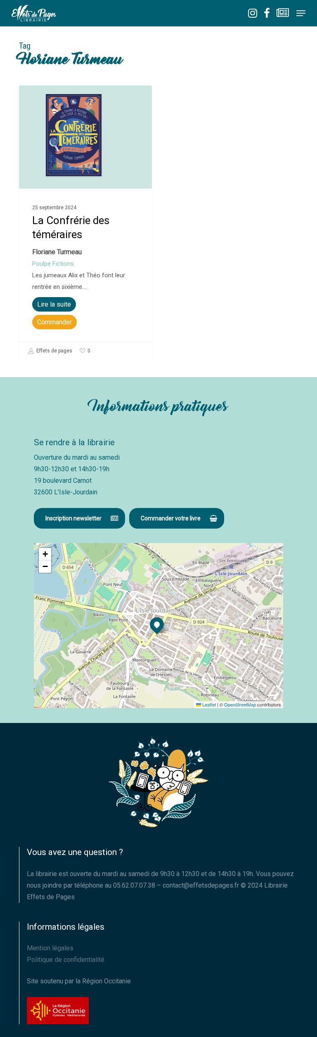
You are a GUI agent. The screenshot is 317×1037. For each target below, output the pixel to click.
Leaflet (208, 704)
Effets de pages (53, 351)
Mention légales (50, 948)
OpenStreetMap (240, 704)
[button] (300, 13)
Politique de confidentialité (65, 960)
